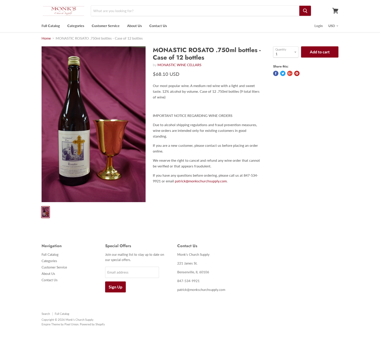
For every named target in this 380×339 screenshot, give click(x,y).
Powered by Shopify (92, 324)
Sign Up (115, 287)
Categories (75, 26)
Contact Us (158, 26)
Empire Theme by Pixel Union (60, 324)
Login (318, 26)
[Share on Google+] (289, 73)
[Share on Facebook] (275, 73)
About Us (134, 26)
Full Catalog (51, 26)
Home (46, 38)
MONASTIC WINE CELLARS (179, 65)
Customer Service (106, 26)
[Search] (305, 11)
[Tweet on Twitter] (282, 73)
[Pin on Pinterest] (297, 73)
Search (46, 313)
